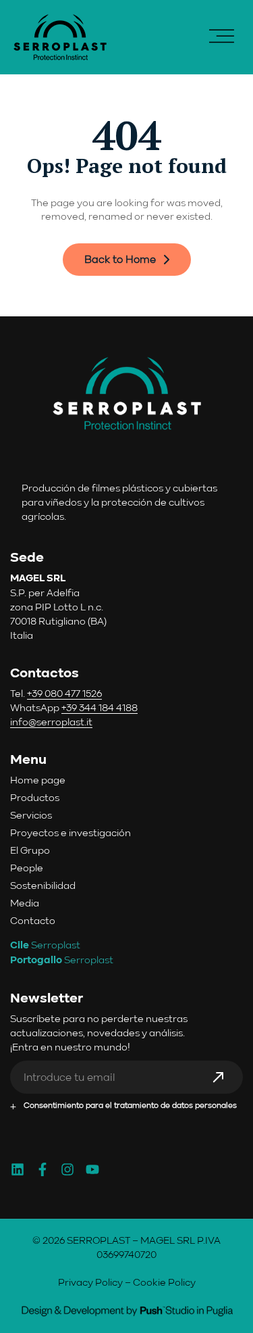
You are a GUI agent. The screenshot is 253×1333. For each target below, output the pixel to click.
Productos (34, 797)
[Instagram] (67, 1169)
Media (24, 902)
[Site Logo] (60, 36)
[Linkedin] (17, 1169)
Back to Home (120, 259)
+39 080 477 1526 (64, 693)
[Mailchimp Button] (224, 1083)
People (26, 867)
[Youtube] (92, 1169)
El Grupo (30, 850)
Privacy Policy (90, 1282)
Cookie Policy (164, 1282)
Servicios (31, 815)
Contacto (32, 920)
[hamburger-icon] (222, 37)
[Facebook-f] (42, 1169)
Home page (37, 779)
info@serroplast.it (51, 721)
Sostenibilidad (43, 885)
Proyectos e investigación (70, 832)
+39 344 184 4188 (99, 707)
